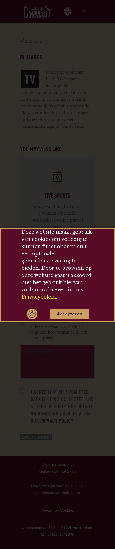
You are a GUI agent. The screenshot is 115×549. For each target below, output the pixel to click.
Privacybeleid (38, 297)
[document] (57, 274)
